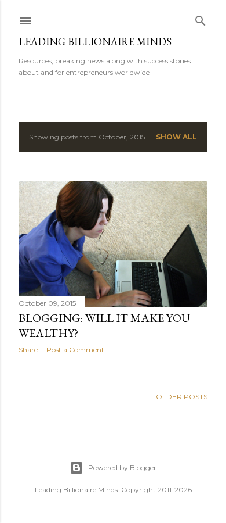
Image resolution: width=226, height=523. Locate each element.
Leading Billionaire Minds (95, 41)
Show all (176, 136)
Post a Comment (75, 349)
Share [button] (28, 349)
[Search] (200, 18)
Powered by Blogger (122, 467)
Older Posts (181, 396)
